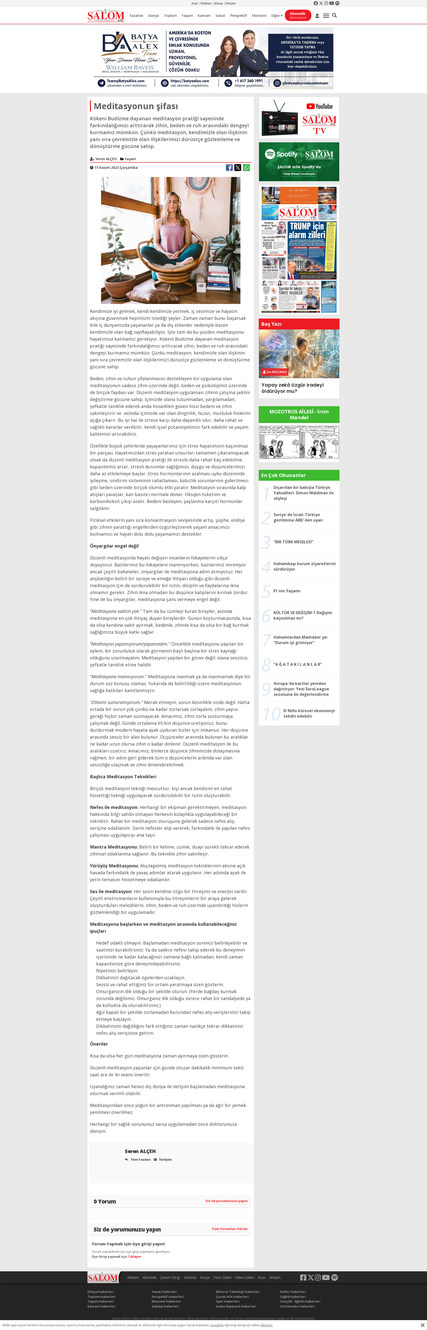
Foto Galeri (223, 1277)
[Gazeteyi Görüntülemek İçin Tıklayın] (299, 249)
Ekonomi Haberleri (166, 1301)
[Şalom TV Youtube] (299, 118)
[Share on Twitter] (237, 167)
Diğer (276, 15)
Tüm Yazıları (140, 1159)
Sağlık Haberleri (293, 1296)
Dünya (153, 15)
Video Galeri (244, 1277)
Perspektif (238, 15)
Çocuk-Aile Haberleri (232, 1296)
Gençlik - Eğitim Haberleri (300, 1301)
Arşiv (194, 3)
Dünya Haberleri (100, 1291)
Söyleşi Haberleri (165, 1306)
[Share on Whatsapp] (246, 167)
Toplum (170, 15)
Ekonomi (259, 15)
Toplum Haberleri (101, 1296)
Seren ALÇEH (141, 1151)
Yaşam (187, 15)
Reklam (206, 3)
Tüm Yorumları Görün (230, 1229)
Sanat (220, 15)
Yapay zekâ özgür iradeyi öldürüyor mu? (292, 388)
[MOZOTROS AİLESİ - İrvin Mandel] (299, 442)
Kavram (204, 15)
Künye (218, 3)
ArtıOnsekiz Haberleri (297, 1306)
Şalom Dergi (170, 1277)
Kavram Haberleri (101, 1306)
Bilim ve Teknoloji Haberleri (238, 1291)
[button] (334, 15)
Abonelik (149, 1277)
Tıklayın (134, 1256)
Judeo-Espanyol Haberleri (236, 1306)
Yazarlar (136, 15)
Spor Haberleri (227, 1301)
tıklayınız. (266, 1325)
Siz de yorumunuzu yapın (227, 1201)
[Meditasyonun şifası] (170, 240)
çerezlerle (217, 1325)
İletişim (231, 3)
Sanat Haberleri (164, 1291)
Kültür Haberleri (293, 1291)
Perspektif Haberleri (168, 1296)
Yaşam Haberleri (100, 1301)
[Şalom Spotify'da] (299, 161)
